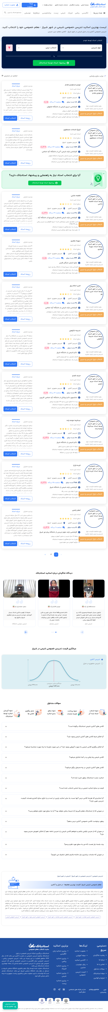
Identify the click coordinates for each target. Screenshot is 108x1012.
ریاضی (77, 13)
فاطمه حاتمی (75, 196)
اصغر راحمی (76, 510)
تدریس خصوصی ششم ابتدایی (24, 964)
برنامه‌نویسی (46, 13)
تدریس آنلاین (95, 659)
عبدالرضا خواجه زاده (73, 420)
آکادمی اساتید (80, 960)
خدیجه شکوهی (74, 330)
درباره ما (102, 960)
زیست (56, 13)
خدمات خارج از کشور (61, 5)
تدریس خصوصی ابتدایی (17, 961)
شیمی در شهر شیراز (63, 876)
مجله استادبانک (99, 973)
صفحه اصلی (85, 5)
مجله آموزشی (81, 955)
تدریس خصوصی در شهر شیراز (81, 876)
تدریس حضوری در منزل (91, 663)
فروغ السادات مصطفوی (71, 130)
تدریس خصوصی (97, 876)
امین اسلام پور (75, 286)
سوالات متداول (99, 969)
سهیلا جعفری (75, 241)
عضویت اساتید (80, 951)
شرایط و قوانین (99, 978)
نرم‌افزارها (36, 13)
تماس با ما (101, 964)
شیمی (63, 13)
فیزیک (70, 13)
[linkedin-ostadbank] (64, 991)
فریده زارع (76, 465)
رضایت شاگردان (74, 5)
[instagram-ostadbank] (55, 991)
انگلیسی (85, 13)
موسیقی (27, 13)
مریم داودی (76, 375)
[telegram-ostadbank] (59, 991)
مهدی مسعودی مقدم (72, 85)
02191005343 (94, 990)
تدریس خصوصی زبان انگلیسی (38, 961)
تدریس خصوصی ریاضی (10, 958)
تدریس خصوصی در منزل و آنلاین (26, 956)
